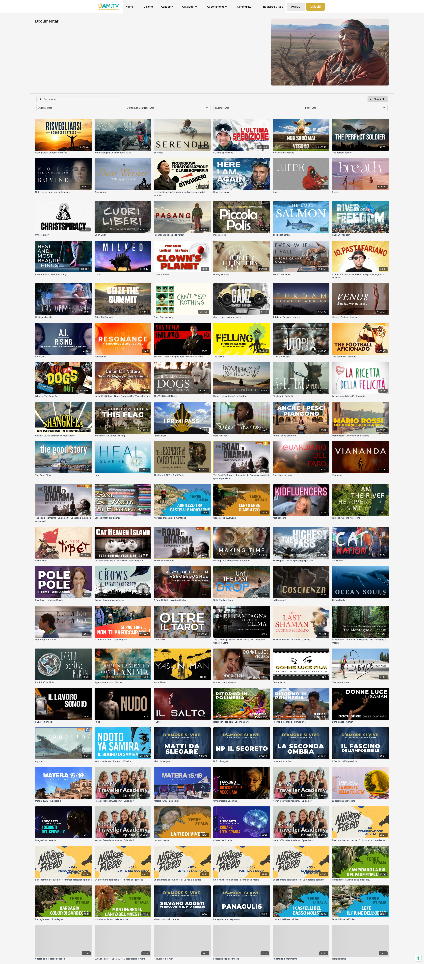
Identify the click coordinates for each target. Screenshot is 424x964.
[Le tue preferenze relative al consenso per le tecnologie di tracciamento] (418, 958)
